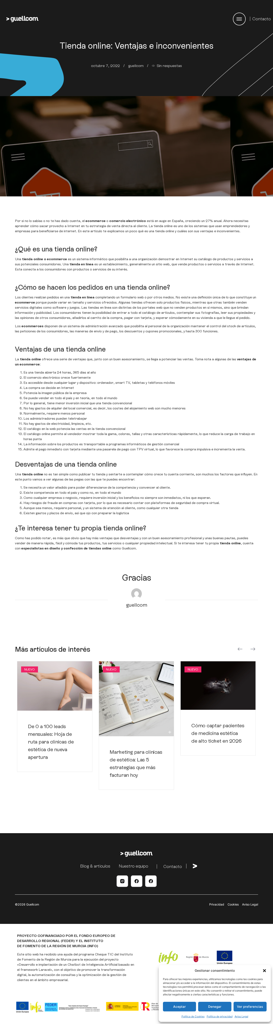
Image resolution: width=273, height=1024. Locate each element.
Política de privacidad (219, 1016)
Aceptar (179, 1007)
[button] (264, 970)
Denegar (214, 1007)
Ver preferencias (250, 1007)
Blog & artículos (95, 866)
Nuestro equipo (133, 866)
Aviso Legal (241, 1016)
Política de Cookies (193, 1016)
